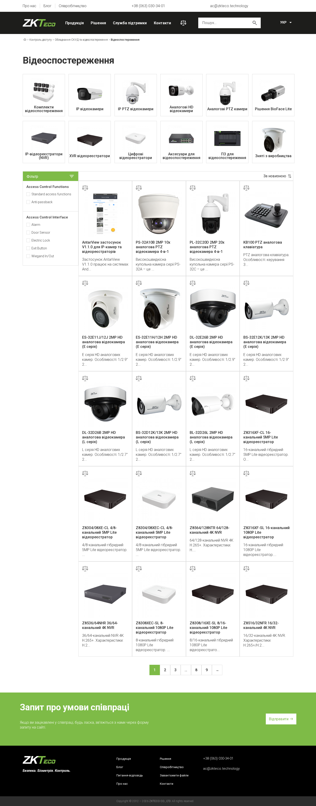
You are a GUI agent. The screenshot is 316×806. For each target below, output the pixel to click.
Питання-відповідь (129, 775)
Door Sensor (40, 232)
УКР (283, 22)
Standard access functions (51, 194)
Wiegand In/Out (42, 256)
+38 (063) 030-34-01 (148, 6)
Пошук (255, 23)
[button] (281, 719)
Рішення (98, 23)
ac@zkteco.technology (229, 6)
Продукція (74, 23)
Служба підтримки (130, 23)
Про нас (29, 6)
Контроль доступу (40, 39)
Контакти (162, 23)
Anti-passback (42, 202)
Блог (47, 6)
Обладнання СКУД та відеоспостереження (81, 39)
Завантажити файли (174, 775)
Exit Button (39, 248)
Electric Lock (40, 240)
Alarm (35, 225)
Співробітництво (73, 6)
